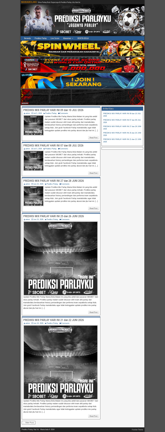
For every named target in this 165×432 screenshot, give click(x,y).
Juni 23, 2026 (38, 184)
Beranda (27, 38)
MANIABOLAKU (29, 2)
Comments (64, 113)
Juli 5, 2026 (37, 113)
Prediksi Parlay (41, 38)
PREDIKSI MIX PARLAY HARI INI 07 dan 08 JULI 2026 (53, 145)
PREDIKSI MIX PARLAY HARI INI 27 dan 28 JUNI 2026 (53, 180)
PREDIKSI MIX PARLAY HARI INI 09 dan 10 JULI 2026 (53, 110)
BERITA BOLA (83, 38)
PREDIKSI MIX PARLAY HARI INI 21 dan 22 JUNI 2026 (53, 320)
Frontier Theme (137, 430)
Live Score (55, 38)
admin (27, 113)
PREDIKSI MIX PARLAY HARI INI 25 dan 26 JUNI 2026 (53, 216)
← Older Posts (28, 423)
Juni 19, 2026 (38, 323)
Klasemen (67, 38)
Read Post (93, 138)
